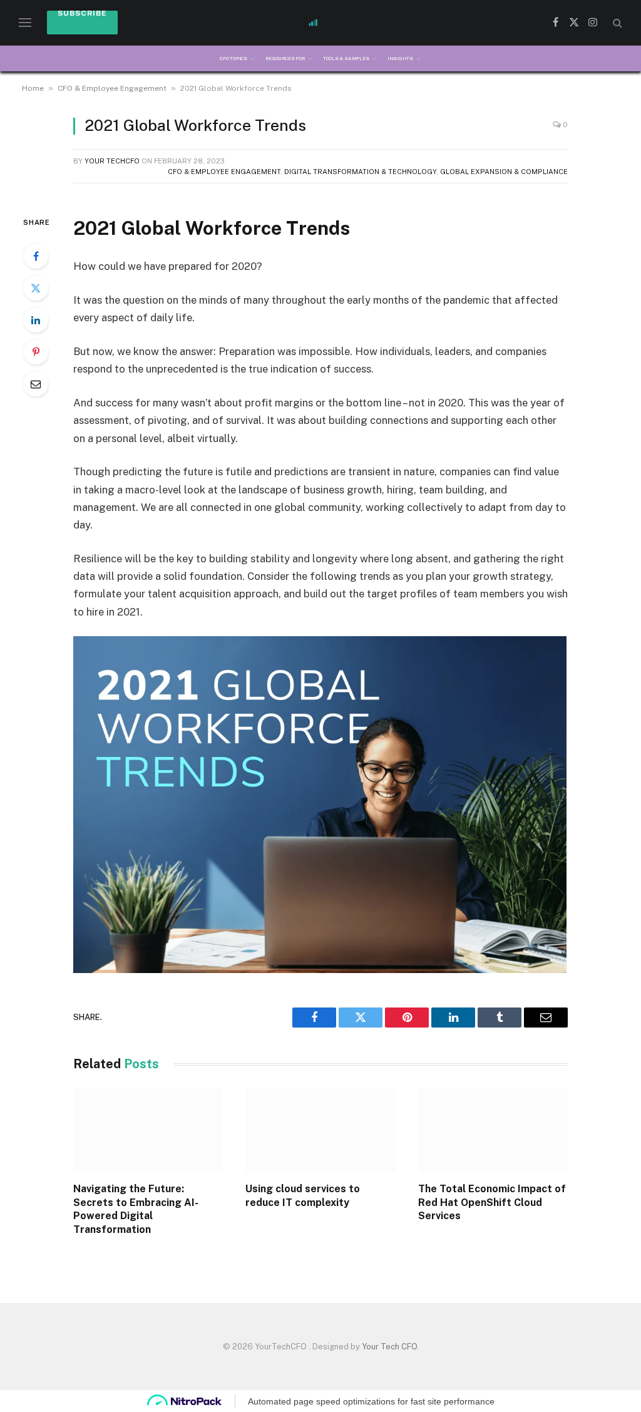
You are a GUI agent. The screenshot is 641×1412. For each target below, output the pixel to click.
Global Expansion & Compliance (504, 171)
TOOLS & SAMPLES (346, 58)
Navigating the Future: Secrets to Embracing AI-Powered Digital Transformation (135, 1209)
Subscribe (82, 14)
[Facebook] (35, 256)
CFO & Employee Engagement (112, 88)
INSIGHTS (400, 58)
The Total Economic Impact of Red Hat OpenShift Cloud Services (492, 1202)
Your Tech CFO (389, 1346)
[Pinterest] (35, 351)
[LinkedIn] (35, 319)
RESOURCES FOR (284, 58)
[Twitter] (35, 288)
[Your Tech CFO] (320, 22)
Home (33, 88)
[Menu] (25, 23)
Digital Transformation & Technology (360, 171)
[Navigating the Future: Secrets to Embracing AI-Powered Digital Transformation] (148, 1130)
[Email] (35, 383)
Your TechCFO (112, 161)
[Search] (616, 23)
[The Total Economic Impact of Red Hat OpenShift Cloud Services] (493, 1130)
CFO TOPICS (233, 58)
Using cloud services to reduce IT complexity (302, 1195)
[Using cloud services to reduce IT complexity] (320, 1130)
